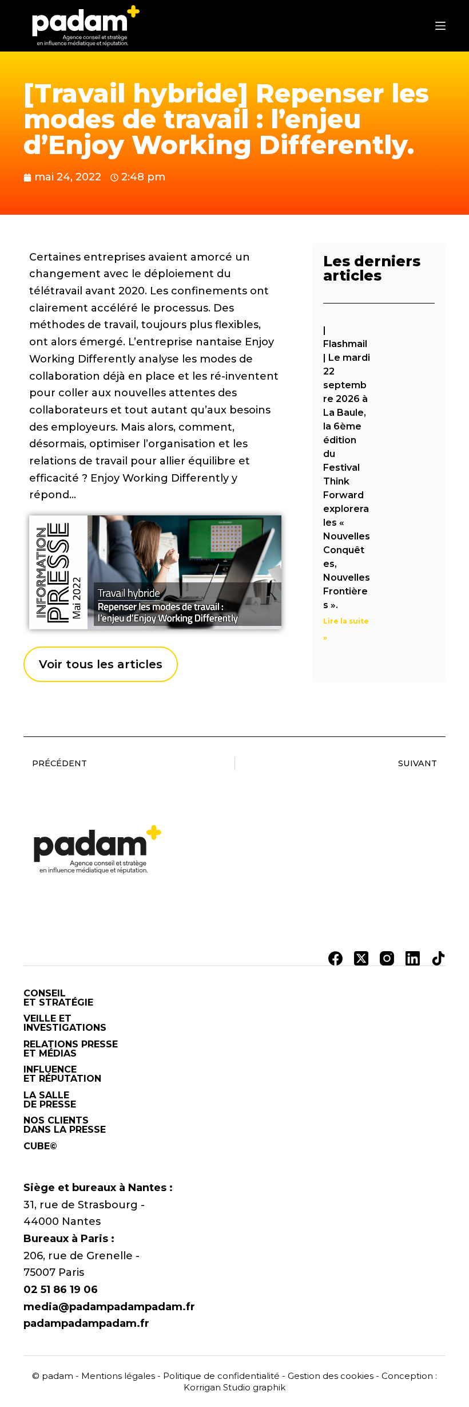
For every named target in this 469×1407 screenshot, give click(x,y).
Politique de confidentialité (221, 1375)
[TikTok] (438, 958)
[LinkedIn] (413, 958)
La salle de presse (49, 1100)
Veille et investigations (64, 1023)
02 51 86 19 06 (60, 1289)
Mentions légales (118, 1375)
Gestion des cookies (330, 1375)
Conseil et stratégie (58, 998)
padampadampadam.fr (86, 1323)
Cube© (40, 1146)
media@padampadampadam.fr (109, 1306)
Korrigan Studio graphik (234, 1387)
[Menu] (440, 26)
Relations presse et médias (70, 1049)
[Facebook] (335, 958)
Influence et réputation (62, 1074)
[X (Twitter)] (361, 958)
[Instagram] (387, 958)
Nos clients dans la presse (64, 1125)
